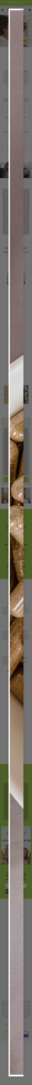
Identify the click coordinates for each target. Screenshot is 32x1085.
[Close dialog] (21, 10)
